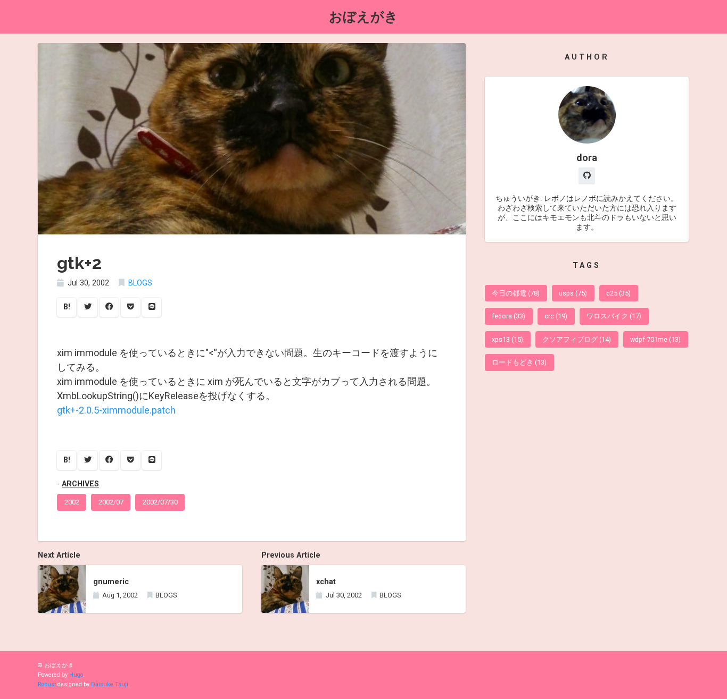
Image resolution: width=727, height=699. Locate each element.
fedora (508, 316)
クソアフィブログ (576, 339)
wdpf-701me (655, 339)
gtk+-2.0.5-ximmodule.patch (116, 410)
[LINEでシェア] (151, 307)
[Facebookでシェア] (109, 307)
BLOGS (140, 283)
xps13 (507, 339)
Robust (47, 684)
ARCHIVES (80, 484)
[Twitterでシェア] (87, 307)
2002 (71, 502)
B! (66, 306)
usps (573, 293)
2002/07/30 (160, 502)
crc (555, 316)
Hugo (76, 674)
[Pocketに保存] (130, 307)
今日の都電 (516, 293)
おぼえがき (363, 16)
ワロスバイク (613, 316)
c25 (618, 293)
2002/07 (110, 502)
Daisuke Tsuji (109, 684)
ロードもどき (519, 362)
